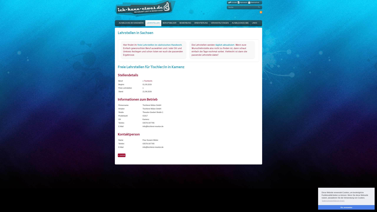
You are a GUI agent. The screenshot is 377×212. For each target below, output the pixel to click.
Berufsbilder (169, 23)
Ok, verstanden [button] (346, 207)
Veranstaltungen (220, 23)
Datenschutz (255, 2)
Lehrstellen (153, 23)
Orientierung (201, 23)
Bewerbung (185, 23)
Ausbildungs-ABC (240, 23)
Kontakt (234, 2)
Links (254, 23)
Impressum (243, 2)
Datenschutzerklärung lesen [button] (333, 201)
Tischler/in (148, 81)
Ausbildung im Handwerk (131, 23)
